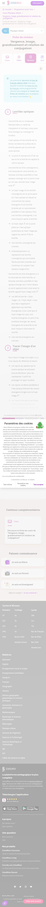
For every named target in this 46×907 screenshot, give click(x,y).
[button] (4, 903)
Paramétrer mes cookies (23, 484)
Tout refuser (7, 484)
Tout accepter (38, 484)
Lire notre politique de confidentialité (13, 476)
